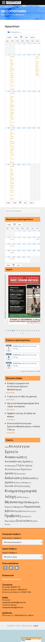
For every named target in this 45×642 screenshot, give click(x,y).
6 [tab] (17, 330)
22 (18, 128)
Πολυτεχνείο (31, 511)
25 (34, 128)
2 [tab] (8, 330)
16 (23, 91)
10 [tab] (26, 330)
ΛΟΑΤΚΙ (19, 497)
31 (29, 164)
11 (34, 55)
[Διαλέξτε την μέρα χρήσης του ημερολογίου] (21, 37)
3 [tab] (10, 330)
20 (8, 128)
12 (39, 55)
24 (29, 128)
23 (23, 128)
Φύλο (35, 521)
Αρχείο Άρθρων (9, 552)
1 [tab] (6, 330)
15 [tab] (36, 330)
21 (13, 128)
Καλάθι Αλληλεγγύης (17, 485)
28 (13, 164)
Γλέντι (20, 465)
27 (8, 164)
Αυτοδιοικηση (10, 465)
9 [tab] (23, 330)
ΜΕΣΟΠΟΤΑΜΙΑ (13, 11)
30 (23, 164)
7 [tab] (19, 330)
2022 (32, 37)
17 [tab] (22, 333)
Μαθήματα (26, 497)
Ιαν (26, 37)
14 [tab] (34, 330)
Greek (28, 639)
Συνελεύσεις (24, 520)
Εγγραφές (21, 473)
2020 (9, 37)
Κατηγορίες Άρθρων (11, 538)
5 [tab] (15, 330)
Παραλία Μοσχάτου (14, 506)
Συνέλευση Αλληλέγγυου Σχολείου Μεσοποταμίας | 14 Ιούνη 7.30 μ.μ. (23, 426)
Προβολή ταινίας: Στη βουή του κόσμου (21, 415)
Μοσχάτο (33, 502)
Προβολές (13, 515)
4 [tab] (13, 330)
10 (29, 55)
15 (18, 91)
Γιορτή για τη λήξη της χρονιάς (22, 396)
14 (13, 91)
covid (6, 447)
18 (34, 91)
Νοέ (16, 37)
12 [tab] (30, 330)
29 (18, 164)
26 (39, 128)
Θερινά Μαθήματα (23, 482)
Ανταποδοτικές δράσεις (19, 461)
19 (39, 91)
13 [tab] (32, 330)
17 (29, 91)
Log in (35, 625)
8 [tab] (21, 330)
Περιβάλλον (20, 511)
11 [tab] (28, 330)
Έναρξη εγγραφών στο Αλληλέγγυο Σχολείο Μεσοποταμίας (18, 386)
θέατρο (7, 524)
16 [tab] (38, 330)
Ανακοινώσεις (16, 456)
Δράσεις (10, 473)
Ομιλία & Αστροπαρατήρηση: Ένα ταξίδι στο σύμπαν (23, 405)
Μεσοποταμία (16, 501)
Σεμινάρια (10, 520)
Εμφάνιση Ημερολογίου (29, 371)
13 (8, 91)
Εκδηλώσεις (13, 478)
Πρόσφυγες (26, 516)
